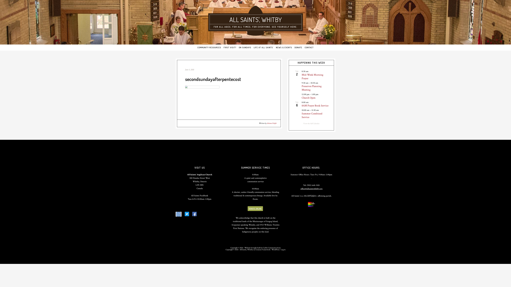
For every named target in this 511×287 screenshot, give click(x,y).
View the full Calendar (311, 123)
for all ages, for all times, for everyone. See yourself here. (255, 27)
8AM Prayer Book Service (315, 105)
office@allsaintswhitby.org (311, 188)
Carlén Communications (272, 248)
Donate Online (255, 209)
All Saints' (244, 20)
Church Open (309, 98)
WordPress (276, 249)
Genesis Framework (263, 249)
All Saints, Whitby (246, 249)
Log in (283, 249)
